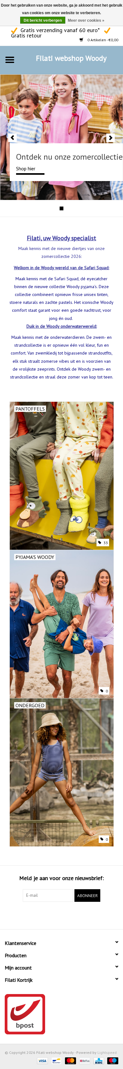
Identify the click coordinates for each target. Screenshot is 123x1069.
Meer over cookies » (86, 20)
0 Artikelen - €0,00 (102, 39)
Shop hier (25, 168)
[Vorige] (12, 138)
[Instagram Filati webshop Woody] (67, 915)
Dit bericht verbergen (43, 20)
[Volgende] (110, 138)
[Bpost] (61, 1014)
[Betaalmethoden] (42, 1060)
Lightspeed (107, 1052)
